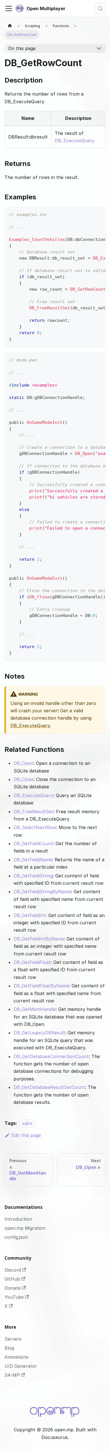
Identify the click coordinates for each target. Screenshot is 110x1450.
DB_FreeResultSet (34, 811)
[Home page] (10, 25)
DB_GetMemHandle (35, 1009)
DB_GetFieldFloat (32, 962)
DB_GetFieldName (33, 859)
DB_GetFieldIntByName (39, 939)
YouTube (14, 1297)
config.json (16, 1237)
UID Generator (21, 1366)
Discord (13, 1270)
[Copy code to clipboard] (98, 214)
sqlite (27, 1123)
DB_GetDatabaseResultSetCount (49, 1087)
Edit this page (26, 1135)
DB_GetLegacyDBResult (39, 1032)
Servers (13, 1339)
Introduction (18, 1219)
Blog (9, 1348)
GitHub (12, 1279)
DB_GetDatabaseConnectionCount (51, 1056)
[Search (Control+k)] (100, 8)
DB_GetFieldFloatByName (41, 986)
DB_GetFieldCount (33, 843)
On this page (22, 48)
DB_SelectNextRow (35, 827)
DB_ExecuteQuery (74, 140)
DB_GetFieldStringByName (42, 891)
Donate (13, 1288)
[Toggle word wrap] (88, 214)
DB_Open (23, 763)
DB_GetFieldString (33, 876)
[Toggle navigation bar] (9, 8)
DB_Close (24, 779)
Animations (16, 1357)
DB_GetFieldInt (30, 915)
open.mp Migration (25, 1228)
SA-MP (12, 1375)
